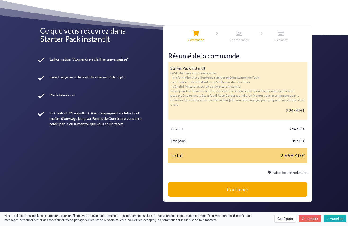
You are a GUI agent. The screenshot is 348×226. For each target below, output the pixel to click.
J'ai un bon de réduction (289, 172)
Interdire (311, 219)
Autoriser (336, 219)
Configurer (285, 219)
